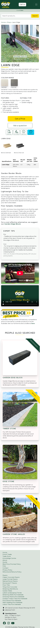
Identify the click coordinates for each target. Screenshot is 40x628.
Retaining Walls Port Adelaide (13, 595)
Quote (5, 562)
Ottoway (20, 10)
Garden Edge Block (12, 224)
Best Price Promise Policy (12, 564)
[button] (5, 43)
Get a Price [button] (20, 119)
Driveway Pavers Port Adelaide (13, 597)
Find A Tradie (7, 554)
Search (35, 16)
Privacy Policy (7, 570)
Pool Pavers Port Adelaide (12, 600)
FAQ (4, 566)
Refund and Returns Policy (12, 572)
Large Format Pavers (10, 579)
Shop (9, 22)
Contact (5, 568)
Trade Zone (7, 556)
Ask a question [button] (20, 125)
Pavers (5, 575)
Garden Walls (7, 591)
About (5, 560)
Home (3, 22)
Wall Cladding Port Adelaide (12, 602)
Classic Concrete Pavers (11, 577)
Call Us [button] (22, 4)
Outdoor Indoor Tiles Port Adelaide (15, 598)
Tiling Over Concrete (10, 587)
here (33, 323)
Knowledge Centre (9, 558)
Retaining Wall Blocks (10, 589)
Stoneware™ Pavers (10, 583)
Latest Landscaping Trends (12, 593)
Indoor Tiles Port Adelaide (12, 604)
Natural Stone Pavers (10, 581)
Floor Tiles (6, 585)
